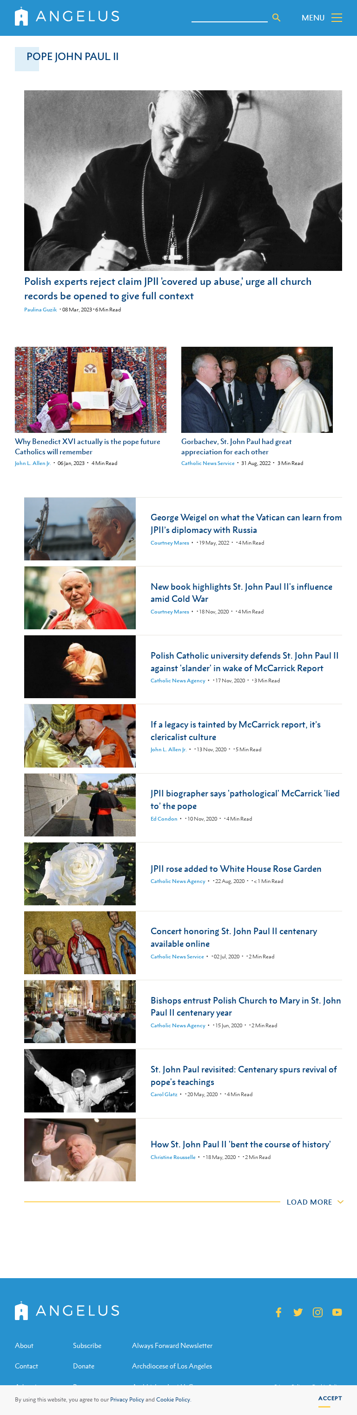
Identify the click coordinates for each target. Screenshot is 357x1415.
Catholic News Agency (178, 680)
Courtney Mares (170, 542)
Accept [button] (330, 1398)
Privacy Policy (127, 1399)
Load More (309, 1202)
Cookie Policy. (174, 1399)
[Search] (276, 17)
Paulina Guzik (40, 309)
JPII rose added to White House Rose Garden (236, 868)
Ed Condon (164, 818)
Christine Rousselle (173, 1157)
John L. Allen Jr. (33, 463)
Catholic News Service (208, 463)
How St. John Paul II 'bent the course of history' (241, 1144)
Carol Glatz (164, 1094)
